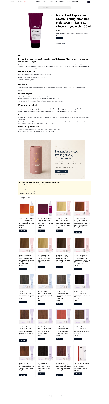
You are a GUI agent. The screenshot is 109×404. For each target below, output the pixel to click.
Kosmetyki (45, 1)
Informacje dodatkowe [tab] (29, 51)
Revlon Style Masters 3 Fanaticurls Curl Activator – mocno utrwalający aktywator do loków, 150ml (42, 133)
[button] (51, 15)
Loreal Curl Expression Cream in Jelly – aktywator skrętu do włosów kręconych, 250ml (39, 129)
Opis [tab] (20, 51)
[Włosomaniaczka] (18, 1)
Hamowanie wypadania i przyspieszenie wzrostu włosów (33, 191)
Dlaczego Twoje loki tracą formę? (28, 193)
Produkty (74, 1)
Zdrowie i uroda (53, 1)
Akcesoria (61, 1)
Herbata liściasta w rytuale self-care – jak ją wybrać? (32, 184)
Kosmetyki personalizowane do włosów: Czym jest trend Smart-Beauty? (37, 189)
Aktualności (37, 1)
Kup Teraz (59, 37)
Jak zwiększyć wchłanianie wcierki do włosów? (31, 187)
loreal (60, 45)
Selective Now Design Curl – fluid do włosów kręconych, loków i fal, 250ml (36, 131)
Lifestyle (68, 1)
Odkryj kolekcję (61, 171)
